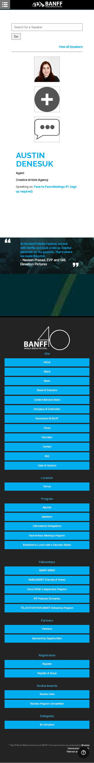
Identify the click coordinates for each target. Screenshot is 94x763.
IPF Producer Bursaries (47, 598)
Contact (47, 446)
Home (47, 362)
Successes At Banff (47, 418)
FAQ (47, 456)
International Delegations (47, 526)
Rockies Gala (47, 694)
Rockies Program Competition (47, 703)
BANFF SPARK (47, 570)
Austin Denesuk (34, 159)
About (47, 371)
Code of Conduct (47, 465)
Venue (47, 486)
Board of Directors (47, 390)
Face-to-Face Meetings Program (47, 535)
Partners (47, 628)
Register (47, 663)
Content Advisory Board (47, 399)
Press (47, 428)
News (47, 380)
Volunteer (47, 437)
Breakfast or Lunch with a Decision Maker (47, 544)
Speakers (47, 516)
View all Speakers (71, 46)
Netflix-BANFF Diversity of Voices (47, 579)
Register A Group (47, 673)
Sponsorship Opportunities (47, 638)
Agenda (47, 507)
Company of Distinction (47, 409)
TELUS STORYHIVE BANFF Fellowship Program (47, 607)
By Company (47, 724)
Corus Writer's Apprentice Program (47, 589)
